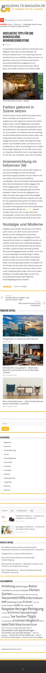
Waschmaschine (26, 624)
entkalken (24, 590)
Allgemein (7, 442)
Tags (31, 511)
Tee (12, 616)
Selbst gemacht (9, 478)
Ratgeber (8, 609)
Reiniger (21, 609)
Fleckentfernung (10, 450)
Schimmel (13, 612)
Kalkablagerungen (15, 602)
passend (29, 605)
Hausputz (7, 466)
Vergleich (32, 620)
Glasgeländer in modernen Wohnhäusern (19, 20)
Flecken (34, 590)
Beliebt (4, 511)
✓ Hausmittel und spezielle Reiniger (19, 631)
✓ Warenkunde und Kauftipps (32, 637)
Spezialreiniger (29, 612)
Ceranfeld (6, 590)
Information (34, 598)
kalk (4, 601)
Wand (42, 621)
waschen (8, 624)
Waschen (7, 486)
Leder (17, 605)
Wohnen (18, 24)
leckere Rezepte (7, 605)
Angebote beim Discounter (12, 649)
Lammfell (36, 602)
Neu (12, 511)
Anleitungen (21, 586)
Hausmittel (8, 462)
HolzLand (29, 209)
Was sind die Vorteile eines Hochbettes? (30, 303)
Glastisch (16, 594)
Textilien (21, 616)
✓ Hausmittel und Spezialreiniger (18, 629)
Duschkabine (15, 590)
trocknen (19, 620)
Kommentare (22, 511)
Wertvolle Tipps (24, 628)
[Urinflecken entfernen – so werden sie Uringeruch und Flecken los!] (8, 519)
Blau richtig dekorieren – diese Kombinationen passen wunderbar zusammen (23, 402)
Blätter (33, 586)
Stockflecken (6, 617)
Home (10, 24)
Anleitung (8, 586)
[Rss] (23, 669)
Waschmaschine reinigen (10, 628)
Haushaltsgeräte (10, 458)
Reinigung (36, 609)
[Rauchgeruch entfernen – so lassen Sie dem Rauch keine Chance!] (8, 530)
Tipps (31, 616)
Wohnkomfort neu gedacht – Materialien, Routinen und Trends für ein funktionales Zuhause (21, 370)
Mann (23, 605)
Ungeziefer (8, 482)
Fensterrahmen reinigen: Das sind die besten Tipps (17, 298)
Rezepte (7, 474)
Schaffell (4, 613)
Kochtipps (8, 470)
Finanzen (7, 446)
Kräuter (28, 601)
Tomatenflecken (7, 621)
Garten (6, 454)
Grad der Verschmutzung (28, 594)
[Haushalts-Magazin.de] (23, 7)
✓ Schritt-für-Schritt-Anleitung (20, 635)
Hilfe (21, 598)
